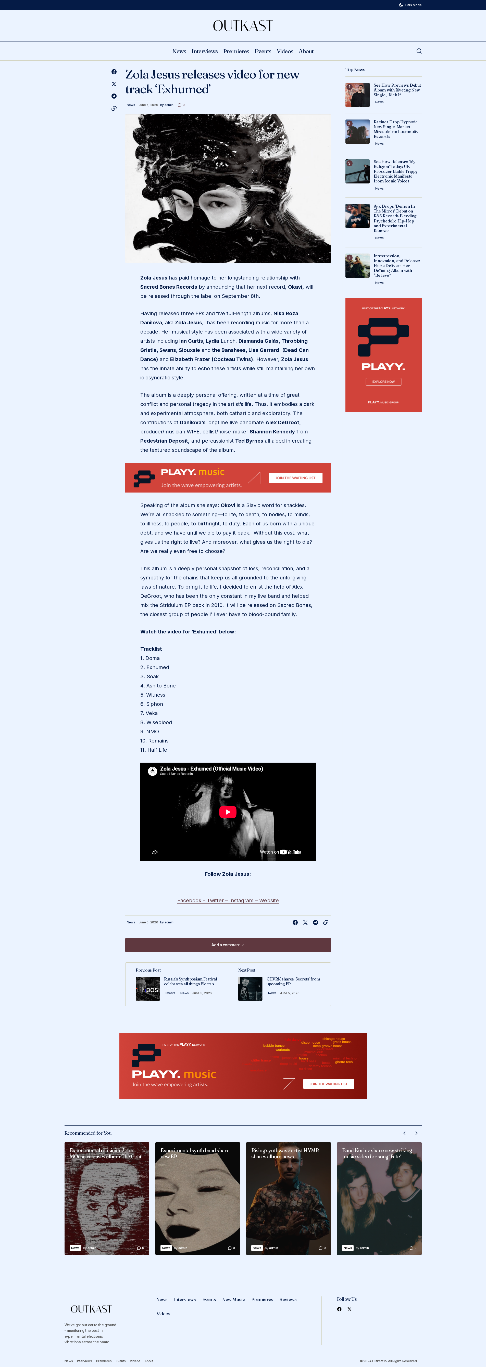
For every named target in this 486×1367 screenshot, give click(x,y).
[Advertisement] (228, 478)
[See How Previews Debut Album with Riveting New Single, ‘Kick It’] (357, 95)
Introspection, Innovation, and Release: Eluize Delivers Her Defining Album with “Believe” (397, 266)
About (148, 1361)
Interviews (185, 1299)
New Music (233, 1299)
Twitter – (218, 900)
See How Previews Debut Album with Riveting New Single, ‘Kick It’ (397, 90)
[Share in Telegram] (114, 96)
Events (171, 993)
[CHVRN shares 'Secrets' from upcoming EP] (279, 984)
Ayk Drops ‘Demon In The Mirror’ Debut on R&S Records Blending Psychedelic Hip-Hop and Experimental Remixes (395, 218)
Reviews (287, 1299)
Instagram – (244, 900)
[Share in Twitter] (114, 84)
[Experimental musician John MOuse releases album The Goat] (107, 1198)
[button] (410, 5)
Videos (163, 1314)
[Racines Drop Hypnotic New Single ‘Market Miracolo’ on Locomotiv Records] (357, 132)
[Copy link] (114, 108)
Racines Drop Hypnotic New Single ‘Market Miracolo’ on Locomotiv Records (396, 129)
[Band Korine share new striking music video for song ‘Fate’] (379, 1198)
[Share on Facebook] (114, 72)
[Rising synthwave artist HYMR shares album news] (288, 1198)
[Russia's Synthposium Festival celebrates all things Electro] (177, 984)
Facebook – (192, 900)
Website (269, 900)
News (131, 105)
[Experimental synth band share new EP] (197, 1198)
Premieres (262, 1299)
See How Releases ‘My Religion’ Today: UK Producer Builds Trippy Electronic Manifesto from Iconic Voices (396, 171)
